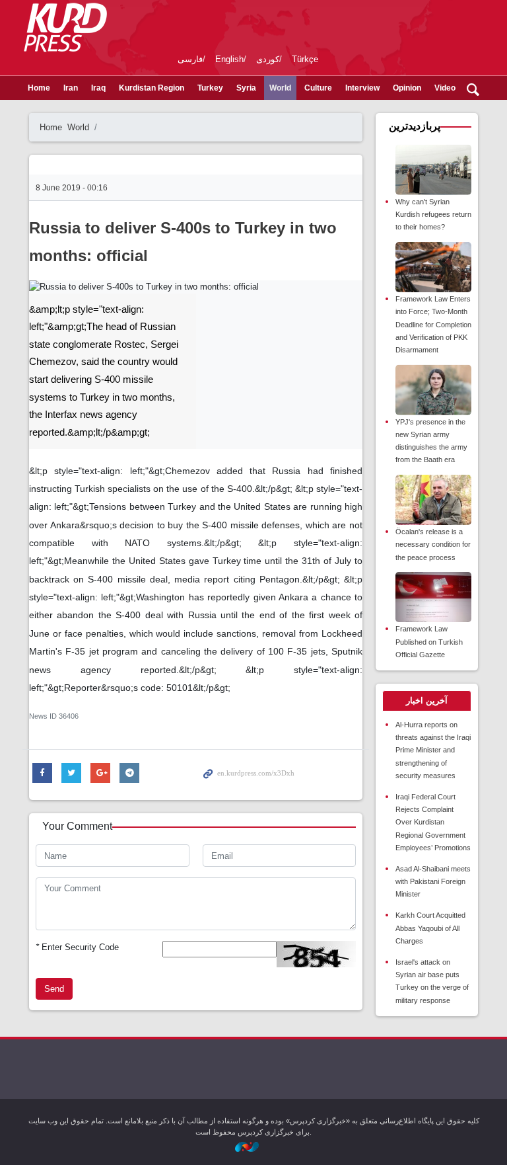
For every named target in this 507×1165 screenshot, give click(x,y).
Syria (246, 88)
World (280, 88)
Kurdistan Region (151, 88)
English (229, 59)
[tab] (426, 700)
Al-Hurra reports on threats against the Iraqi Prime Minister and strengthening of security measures (433, 750)
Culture (318, 88)
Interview (362, 88)
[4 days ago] (433, 597)
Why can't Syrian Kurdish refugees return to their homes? (433, 214)
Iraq (98, 88)
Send (54, 989)
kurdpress (328, 26)
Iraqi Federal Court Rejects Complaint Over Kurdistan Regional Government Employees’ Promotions (433, 822)
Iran (70, 88)
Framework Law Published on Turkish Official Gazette (429, 641)
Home (39, 88)
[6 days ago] (433, 169)
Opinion (407, 88)
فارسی (190, 59)
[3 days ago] (433, 267)
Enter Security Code (77, 947)
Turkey (210, 88)
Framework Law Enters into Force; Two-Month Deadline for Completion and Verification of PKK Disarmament (433, 324)
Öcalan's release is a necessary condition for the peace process (433, 544)
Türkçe (305, 59)
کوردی (267, 59)
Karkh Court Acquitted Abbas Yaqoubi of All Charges (430, 927)
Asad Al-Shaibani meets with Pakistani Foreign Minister (433, 881)
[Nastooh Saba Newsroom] (253, 1146)
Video (445, 88)
